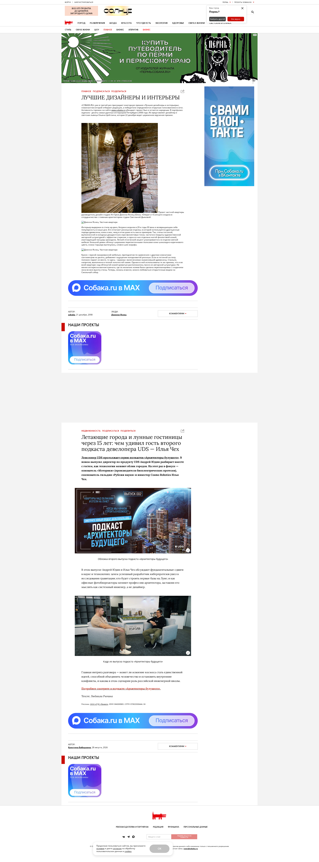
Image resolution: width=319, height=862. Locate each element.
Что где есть (143, 23)
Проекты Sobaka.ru (243, 2)
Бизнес (120, 30)
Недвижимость (91, 431)
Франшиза (173, 827)
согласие (117, 848)
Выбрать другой (217, 19)
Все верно (235, 19)
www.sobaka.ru (118, 110)
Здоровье (178, 23)
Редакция (158, 827)
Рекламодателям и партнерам (132, 827)
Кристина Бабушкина (79, 747)
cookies (128, 851)
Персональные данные (196, 827)
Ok (159, 848)
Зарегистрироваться (83, 2)
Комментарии (176, 313)
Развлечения (97, 23)
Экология (161, 23)
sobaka (71, 314)
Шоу (96, 30)
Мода (113, 23)
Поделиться (118, 91)
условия (100, 848)
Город (81, 23)
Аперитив (133, 30)
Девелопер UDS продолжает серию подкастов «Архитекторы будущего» (130, 457)
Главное (108, 30)
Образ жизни (196, 23)
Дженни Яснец (118, 314)
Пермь (225, 2)
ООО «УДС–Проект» (99, 704)
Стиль (68, 30)
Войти (68, 2)
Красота (126, 23)
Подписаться (101, 91)
